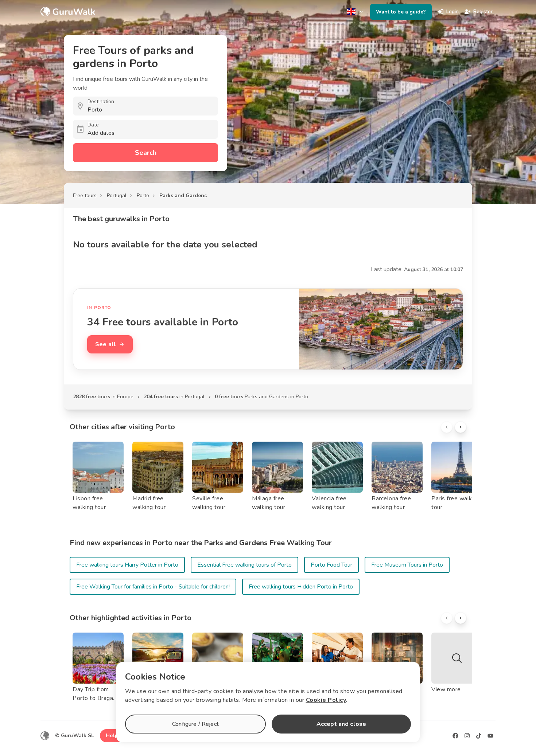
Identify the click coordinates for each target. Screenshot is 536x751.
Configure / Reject (195, 724)
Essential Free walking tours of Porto (244, 565)
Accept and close (341, 724)
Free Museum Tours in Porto (407, 565)
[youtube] (490, 736)
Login (452, 11)
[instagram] (467, 736)
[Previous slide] (447, 427)
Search (145, 152)
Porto (143, 195)
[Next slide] (460, 427)
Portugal (117, 195)
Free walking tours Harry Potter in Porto (127, 565)
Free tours (85, 195)
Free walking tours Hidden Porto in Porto (301, 587)
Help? (113, 735)
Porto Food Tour (331, 565)
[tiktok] (479, 736)
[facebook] (455, 736)
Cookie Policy (326, 700)
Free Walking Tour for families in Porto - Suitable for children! (153, 587)
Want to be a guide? (401, 11)
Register (483, 11)
